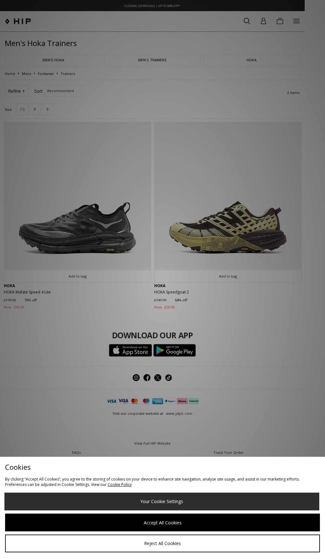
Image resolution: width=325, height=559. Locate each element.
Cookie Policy (120, 484)
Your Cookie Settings (161, 501)
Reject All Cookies (162, 543)
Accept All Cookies (163, 523)
